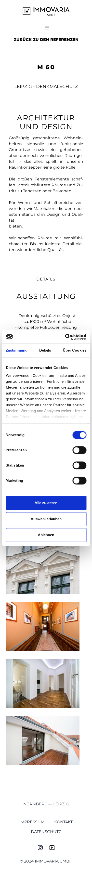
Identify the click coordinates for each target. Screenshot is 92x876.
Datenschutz (46, 831)
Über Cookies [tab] (74, 350)
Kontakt (63, 822)
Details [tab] (45, 350)
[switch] (79, 450)
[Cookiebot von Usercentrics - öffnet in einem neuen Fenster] (65, 337)
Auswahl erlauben (46, 519)
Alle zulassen (46, 503)
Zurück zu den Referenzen (46, 39)
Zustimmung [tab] (16, 350)
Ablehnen (46, 535)
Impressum (31, 822)
